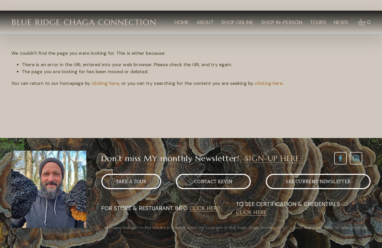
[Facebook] (340, 158)
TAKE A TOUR (131, 181)
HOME (182, 22)
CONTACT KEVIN (213, 181)
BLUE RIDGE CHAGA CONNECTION (83, 22)
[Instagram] (356, 158)
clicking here (105, 83)
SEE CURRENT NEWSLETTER (318, 181)
